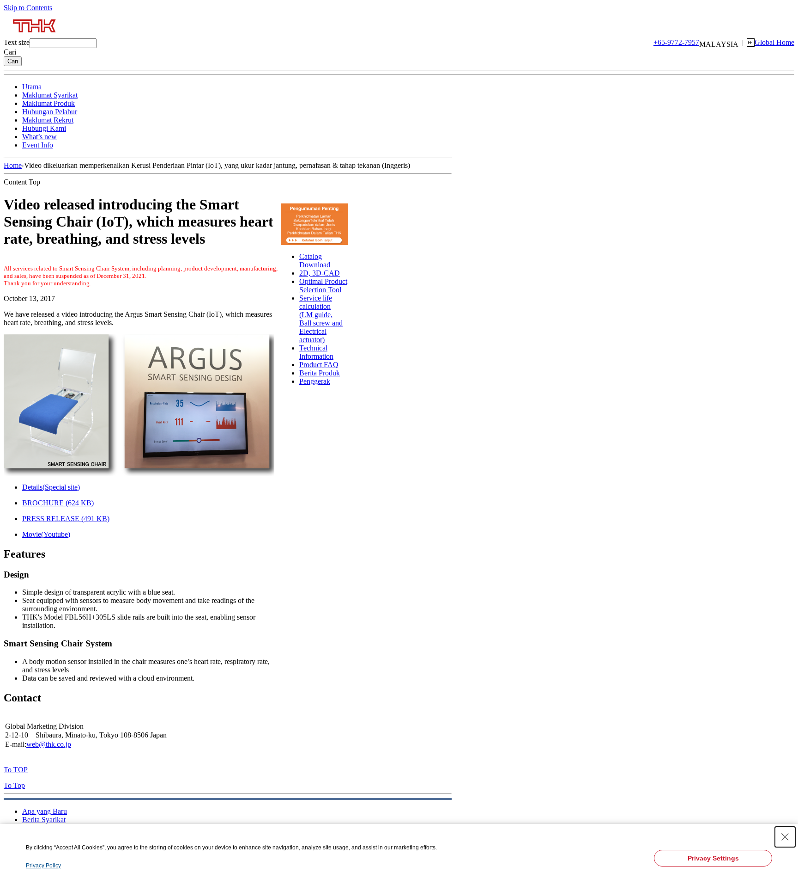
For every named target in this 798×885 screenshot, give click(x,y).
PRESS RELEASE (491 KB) (65, 518)
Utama (32, 87)
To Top (14, 785)
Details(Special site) (51, 487)
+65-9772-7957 (676, 42)
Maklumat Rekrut (47, 120)
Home (13, 165)
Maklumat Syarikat (50, 95)
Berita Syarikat (44, 820)
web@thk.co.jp (48, 744)
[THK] (35, 36)
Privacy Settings (713, 858)
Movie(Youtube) (46, 534)
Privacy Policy (43, 865)
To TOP (16, 770)
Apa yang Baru (44, 811)
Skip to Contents (28, 8)
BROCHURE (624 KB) (58, 503)
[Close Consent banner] (785, 837)
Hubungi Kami (44, 128)
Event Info (37, 145)
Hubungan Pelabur (49, 112)
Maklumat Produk (48, 103)
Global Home (774, 42)
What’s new (39, 137)
